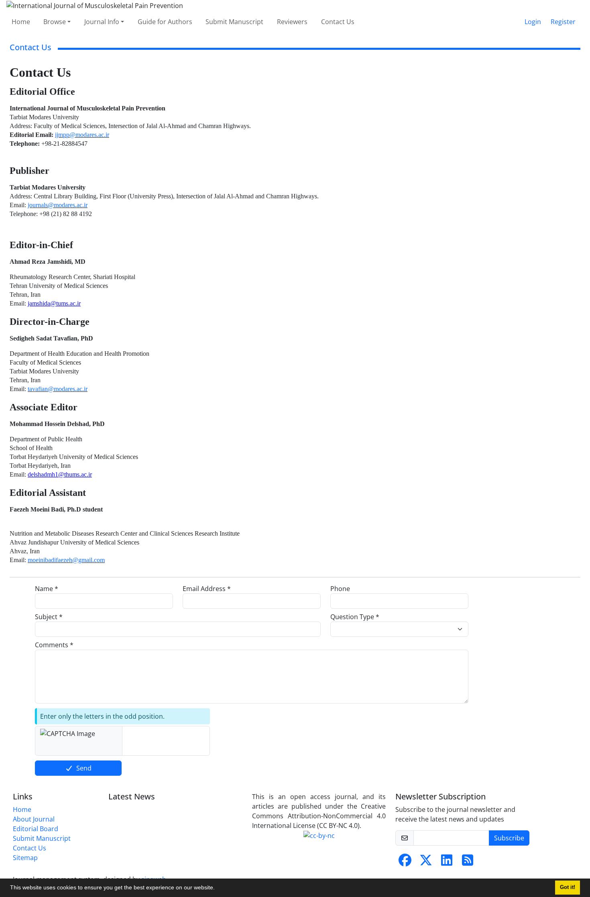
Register (563, 21)
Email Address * (207, 588)
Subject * (49, 616)
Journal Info (101, 21)
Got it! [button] (567, 887)
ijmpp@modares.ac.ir (82, 134)
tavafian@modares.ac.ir (57, 388)
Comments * (54, 644)
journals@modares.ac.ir (57, 205)
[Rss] (467, 862)
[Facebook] (405, 862)
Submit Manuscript (234, 21)
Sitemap (25, 857)
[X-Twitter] (425, 862)
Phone (340, 588)
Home (21, 21)
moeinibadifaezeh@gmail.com (66, 560)
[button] (217, 888)
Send (84, 768)
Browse (54, 21)
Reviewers (292, 21)
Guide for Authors (165, 21)
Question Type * (354, 616)
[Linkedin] (446, 862)
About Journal (34, 819)
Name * (46, 588)
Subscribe (509, 838)
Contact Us (337, 21)
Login (533, 21)
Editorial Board (35, 828)
